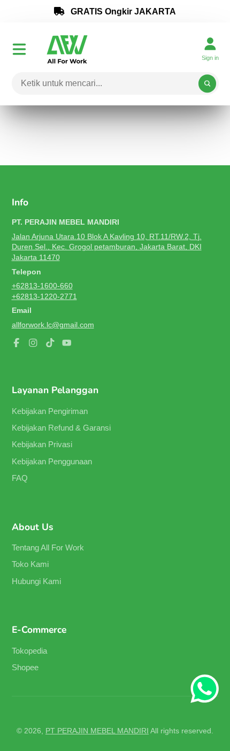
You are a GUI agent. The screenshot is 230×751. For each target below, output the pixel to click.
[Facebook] (16, 343)
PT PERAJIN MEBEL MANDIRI (97, 730)
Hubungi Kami (36, 581)
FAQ (20, 477)
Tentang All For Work (48, 547)
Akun (210, 48)
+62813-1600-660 (42, 285)
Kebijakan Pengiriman (50, 411)
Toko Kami (30, 564)
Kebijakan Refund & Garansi (61, 427)
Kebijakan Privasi (42, 444)
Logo (67, 49)
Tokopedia (29, 650)
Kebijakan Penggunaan (52, 461)
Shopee (25, 667)
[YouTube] (67, 343)
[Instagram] (33, 343)
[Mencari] (207, 83)
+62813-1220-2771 (44, 296)
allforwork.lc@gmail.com (53, 324)
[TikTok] (50, 343)
